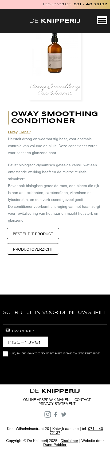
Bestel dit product (33, 234)
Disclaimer (69, 440)
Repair (24, 132)
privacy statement (81, 354)
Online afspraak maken (46, 400)
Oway (12, 132)
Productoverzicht (33, 249)
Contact (82, 400)
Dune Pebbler (54, 444)
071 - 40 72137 (90, 4)
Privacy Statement (57, 404)
